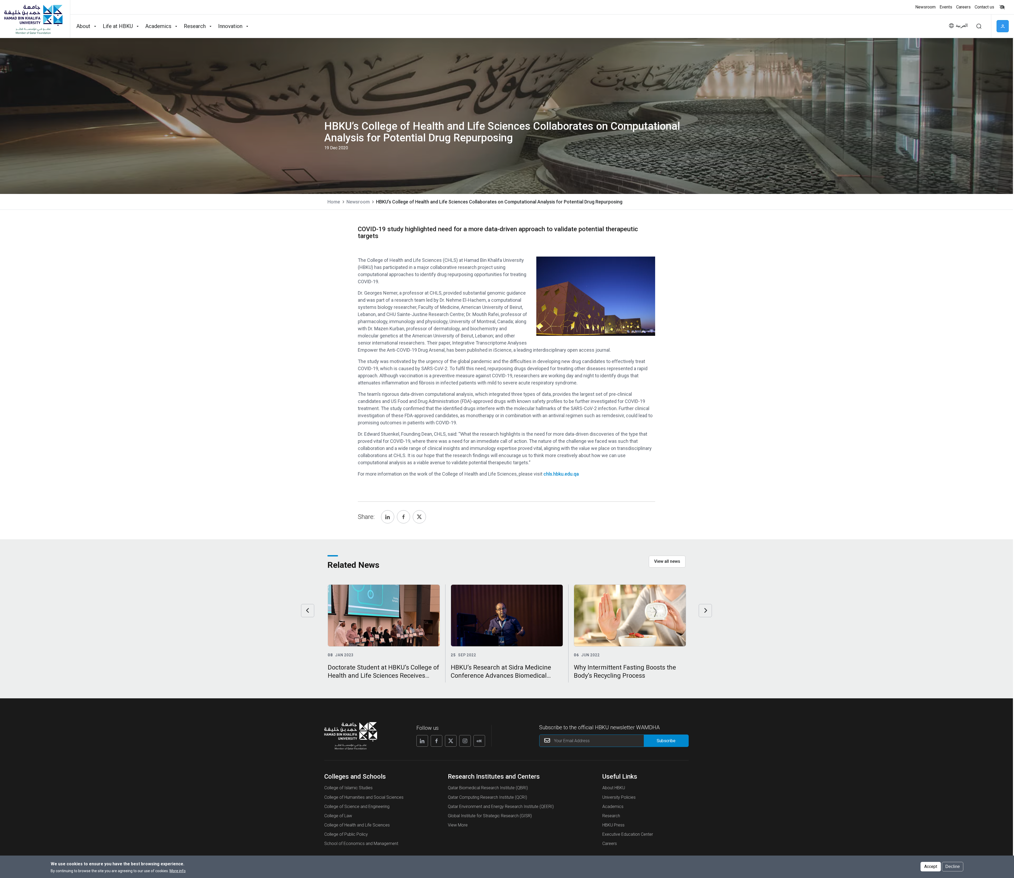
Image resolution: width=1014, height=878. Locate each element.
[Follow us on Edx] (479, 741)
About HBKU (613, 787)
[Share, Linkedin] (387, 516)
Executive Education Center (627, 834)
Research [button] (195, 26)
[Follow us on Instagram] (465, 741)
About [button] (83, 26)
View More (458, 825)
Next (705, 610)
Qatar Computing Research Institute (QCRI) (487, 797)
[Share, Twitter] (419, 516)
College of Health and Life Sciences (357, 825)
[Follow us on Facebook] (436, 741)
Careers (609, 843)
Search (979, 26)
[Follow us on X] (451, 741)
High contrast (1002, 7)
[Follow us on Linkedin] (422, 741)
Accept (930, 866)
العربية (962, 25)
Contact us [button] (984, 7)
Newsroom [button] (925, 7)
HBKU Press (613, 825)
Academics (612, 806)
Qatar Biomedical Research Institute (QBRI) (488, 787)
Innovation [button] (230, 26)
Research (611, 815)
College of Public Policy (346, 834)
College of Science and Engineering (356, 806)
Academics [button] (158, 26)
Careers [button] (963, 7)
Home (333, 202)
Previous (307, 610)
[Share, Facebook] (403, 516)
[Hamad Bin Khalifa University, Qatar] (33, 19)
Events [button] (946, 7)
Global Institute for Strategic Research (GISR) (490, 815)
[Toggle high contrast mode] (1001, 7)
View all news (667, 561)
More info (178, 871)
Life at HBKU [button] (118, 26)
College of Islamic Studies (348, 787)
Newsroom (358, 202)
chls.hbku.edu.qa (561, 474)
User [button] (1003, 26)
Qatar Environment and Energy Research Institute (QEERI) (501, 806)
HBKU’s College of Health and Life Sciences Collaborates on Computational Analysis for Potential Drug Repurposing (499, 202)
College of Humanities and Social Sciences (363, 797)
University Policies (619, 797)
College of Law (338, 815)
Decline (952, 866)
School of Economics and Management (361, 843)
